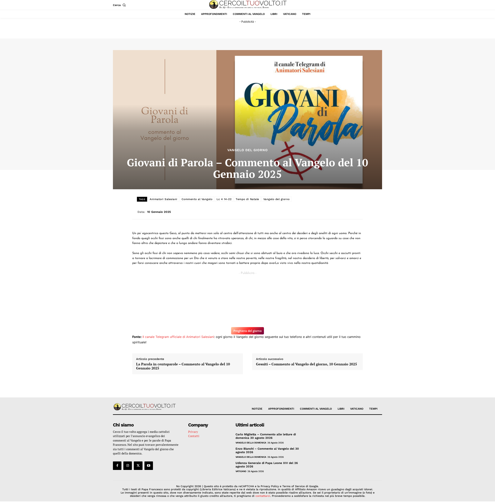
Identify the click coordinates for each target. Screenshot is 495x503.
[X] (138, 465)
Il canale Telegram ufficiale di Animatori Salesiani (178, 337)
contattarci (262, 495)
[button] (120, 5)
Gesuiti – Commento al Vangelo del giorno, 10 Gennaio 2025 (306, 364)
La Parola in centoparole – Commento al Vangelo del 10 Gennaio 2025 (183, 366)
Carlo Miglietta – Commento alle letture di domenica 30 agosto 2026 (266, 436)
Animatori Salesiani (163, 199)
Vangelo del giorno (276, 199)
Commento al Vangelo (197, 199)
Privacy (193, 432)
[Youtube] (148, 465)
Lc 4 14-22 (224, 199)
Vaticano (241, 471)
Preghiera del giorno (247, 331)
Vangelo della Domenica (251, 442)
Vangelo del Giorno (247, 150)
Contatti (193, 436)
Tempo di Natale (247, 199)
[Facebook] (117, 465)
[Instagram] (127, 465)
